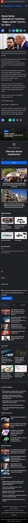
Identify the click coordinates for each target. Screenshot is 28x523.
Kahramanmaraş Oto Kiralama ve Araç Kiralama (20, 227)
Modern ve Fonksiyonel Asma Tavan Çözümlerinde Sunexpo (7, 360)
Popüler (5, 305)
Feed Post (15, 508)
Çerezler (21, 519)
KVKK (25, 519)
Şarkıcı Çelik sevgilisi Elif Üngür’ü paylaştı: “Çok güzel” (17, 338)
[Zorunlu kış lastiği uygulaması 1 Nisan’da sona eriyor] (5, 472)
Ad (2, 271)
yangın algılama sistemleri (7, 512)
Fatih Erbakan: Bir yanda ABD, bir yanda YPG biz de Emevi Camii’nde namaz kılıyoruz (18, 312)
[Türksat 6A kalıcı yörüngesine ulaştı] (5, 419)
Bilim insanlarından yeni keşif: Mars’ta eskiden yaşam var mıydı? (18, 425)
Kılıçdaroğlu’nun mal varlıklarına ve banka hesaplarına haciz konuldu (18, 326)
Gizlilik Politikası (14, 519)
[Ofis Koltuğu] (21, 235)
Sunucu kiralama (5, 240)
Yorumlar (22, 305)
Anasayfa (4, 12)
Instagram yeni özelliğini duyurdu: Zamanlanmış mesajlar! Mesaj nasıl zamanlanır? (17, 433)
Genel (6, 131)
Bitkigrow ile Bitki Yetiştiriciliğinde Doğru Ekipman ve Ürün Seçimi (13, 135)
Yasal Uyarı (18, 521)
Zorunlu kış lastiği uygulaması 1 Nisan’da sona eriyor (18, 471)
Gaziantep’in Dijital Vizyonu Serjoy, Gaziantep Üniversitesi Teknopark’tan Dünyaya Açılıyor (18, 320)
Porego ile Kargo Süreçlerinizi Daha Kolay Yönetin (20, 375)
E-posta (3, 277)
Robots (16, 506)
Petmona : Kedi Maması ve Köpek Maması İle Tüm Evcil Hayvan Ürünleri (6, 376)
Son (14, 305)
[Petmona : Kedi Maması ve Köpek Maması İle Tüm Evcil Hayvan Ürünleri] (7, 368)
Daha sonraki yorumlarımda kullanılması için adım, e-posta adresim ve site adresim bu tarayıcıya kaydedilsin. (14, 293)
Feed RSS (20, 506)
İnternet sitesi (4, 284)
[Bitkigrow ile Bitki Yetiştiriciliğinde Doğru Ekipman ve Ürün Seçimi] (21, 352)
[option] (14, 132)
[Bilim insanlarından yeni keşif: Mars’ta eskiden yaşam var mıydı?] (5, 426)
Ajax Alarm (16, 512)
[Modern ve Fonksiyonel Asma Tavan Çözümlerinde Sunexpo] (7, 352)
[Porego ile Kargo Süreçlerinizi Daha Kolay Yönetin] (21, 368)
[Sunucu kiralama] (7, 235)
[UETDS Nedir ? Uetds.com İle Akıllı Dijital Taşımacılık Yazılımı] (7, 220)
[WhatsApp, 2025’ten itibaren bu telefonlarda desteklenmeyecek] (5, 440)
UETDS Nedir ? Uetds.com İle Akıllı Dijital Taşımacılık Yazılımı (6, 227)
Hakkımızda (3, 519)
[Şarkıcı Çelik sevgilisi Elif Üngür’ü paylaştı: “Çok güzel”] (6, 338)
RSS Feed (11, 506)
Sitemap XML (5, 506)
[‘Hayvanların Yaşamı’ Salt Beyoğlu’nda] (6, 333)
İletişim (8, 519)
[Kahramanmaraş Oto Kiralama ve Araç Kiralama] (21, 220)
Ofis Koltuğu (18, 240)
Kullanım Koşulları (11, 521)
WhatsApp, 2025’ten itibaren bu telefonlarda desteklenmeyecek (18, 439)
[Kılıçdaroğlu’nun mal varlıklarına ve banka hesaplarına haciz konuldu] (6, 327)
